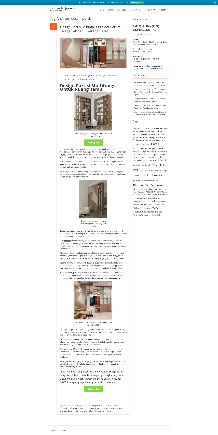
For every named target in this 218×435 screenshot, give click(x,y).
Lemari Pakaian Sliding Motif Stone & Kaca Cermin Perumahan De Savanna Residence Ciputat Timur (150, 92)
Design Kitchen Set (157, 137)
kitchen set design (161, 171)
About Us (151, 10)
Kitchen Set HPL (139, 175)
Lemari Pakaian (154, 201)
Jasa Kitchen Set (145, 160)
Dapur (138, 134)
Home (101, 10)
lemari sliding (146, 208)
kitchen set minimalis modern (145, 189)
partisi (90, 411)
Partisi (115, 405)
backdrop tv (138, 128)
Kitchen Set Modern (154, 192)
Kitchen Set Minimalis (149, 185)
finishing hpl (149, 140)
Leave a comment (105, 411)
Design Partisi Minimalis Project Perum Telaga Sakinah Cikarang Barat (90, 29)
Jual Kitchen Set (160, 160)
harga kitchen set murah (142, 154)
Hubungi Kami (136, 10)
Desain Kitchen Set (150, 134)
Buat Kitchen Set (147, 131)
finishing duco (138, 140)
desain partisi (91, 408)
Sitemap (163, 10)
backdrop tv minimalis (154, 128)
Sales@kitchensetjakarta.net (144, 35)
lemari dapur (152, 197)
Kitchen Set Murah (152, 194)
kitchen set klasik (151, 180)
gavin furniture (143, 144)
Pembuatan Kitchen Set (150, 215)
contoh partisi (79, 408)
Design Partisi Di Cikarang (101, 405)
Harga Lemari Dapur (148, 157)
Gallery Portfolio (117, 10)
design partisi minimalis (77, 411)
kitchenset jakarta (70, 405)
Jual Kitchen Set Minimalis (142, 165)
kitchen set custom (146, 170)
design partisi (102, 408)
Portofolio (64, 408)
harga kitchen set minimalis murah (154, 151)
